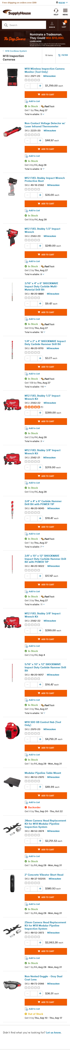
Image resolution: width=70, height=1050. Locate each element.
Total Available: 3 (33, 441)
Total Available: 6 (33, 168)
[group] (46, 80)
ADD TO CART (47, 94)
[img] (33, 80)
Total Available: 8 (33, 274)
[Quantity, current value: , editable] (34, 86)
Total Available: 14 (34, 713)
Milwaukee (49, 75)
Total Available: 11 (33, 604)
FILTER (65, 55)
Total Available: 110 (34, 386)
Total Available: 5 (33, 114)
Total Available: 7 (33, 546)
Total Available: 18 (34, 332)
